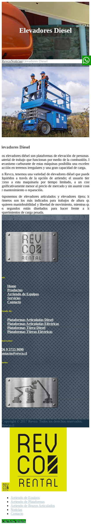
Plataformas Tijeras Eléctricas (29, 332)
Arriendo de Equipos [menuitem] (25, 498)
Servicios (14, 298)
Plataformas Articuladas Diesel (30, 320)
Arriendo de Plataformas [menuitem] (28, 502)
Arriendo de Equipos (23, 294)
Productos (15, 290)
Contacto (14, 302)
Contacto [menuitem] (17, 513)
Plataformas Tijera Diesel (26, 328)
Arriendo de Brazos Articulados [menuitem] (33, 506)
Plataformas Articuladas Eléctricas (33, 324)
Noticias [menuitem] (16, 509)
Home (11, 286)
